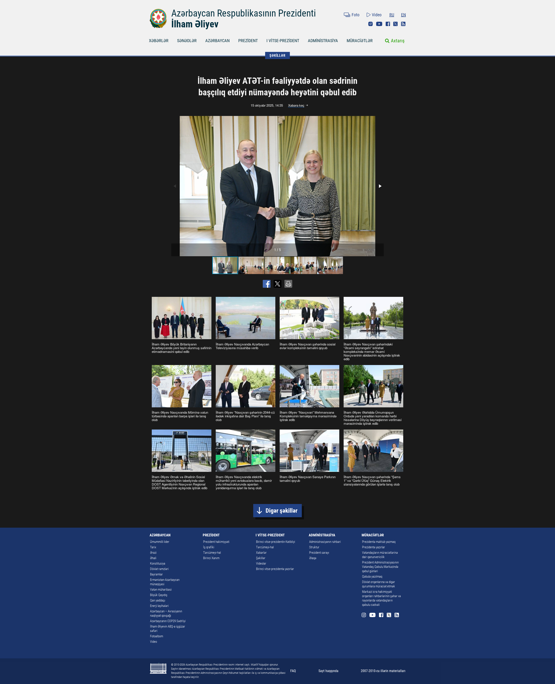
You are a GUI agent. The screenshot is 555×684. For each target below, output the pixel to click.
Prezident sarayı (319, 553)
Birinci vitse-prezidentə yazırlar (275, 569)
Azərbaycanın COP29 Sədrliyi (168, 621)
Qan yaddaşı (157, 600)
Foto (355, 14)
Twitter (395, 24)
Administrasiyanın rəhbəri (325, 542)
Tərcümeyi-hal (212, 553)
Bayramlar (156, 574)
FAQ (293, 671)
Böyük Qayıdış (158, 595)
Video (377, 14)
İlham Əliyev (195, 24)
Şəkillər (260, 558)
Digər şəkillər (281, 510)
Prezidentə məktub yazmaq (378, 542)
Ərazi (153, 553)
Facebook (388, 24)
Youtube (379, 24)
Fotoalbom (156, 636)
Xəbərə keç (296, 105)
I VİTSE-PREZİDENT (282, 40)
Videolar (261, 563)
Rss (403, 24)
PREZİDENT (248, 40)
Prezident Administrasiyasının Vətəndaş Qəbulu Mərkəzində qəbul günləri (380, 566)
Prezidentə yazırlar (373, 547)
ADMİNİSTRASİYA (323, 40)
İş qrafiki (208, 547)
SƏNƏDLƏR (187, 40)
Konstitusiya (157, 563)
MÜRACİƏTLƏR (360, 40)
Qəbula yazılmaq (372, 576)
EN (403, 14)
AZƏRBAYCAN (217, 40)
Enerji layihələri (159, 606)
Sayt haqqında (328, 671)
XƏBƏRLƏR (158, 40)
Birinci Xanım (211, 558)
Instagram (370, 24)
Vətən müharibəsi (161, 589)
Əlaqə (312, 558)
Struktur (314, 547)
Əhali (153, 558)
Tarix (153, 547)
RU (391, 14)
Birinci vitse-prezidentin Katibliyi (275, 542)
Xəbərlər (261, 553)
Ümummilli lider (159, 542)
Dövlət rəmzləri (159, 569)
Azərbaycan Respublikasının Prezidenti (243, 13)
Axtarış (398, 40)
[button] (379, 186)
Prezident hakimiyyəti (216, 542)
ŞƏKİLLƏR (277, 55)
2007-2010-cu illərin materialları (383, 671)
